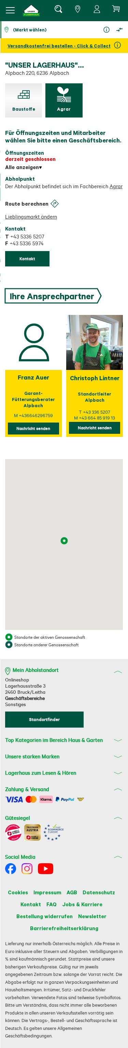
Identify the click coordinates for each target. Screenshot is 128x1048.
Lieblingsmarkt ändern (31, 217)
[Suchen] (58, 10)
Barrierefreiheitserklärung (64, 928)
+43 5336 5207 (24, 236)
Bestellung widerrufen (44, 916)
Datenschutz (99, 892)
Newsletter (92, 916)
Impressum (47, 892)
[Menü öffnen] (10, 10)
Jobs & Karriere (82, 904)
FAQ (51, 904)
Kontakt (30, 904)
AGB (72, 892)
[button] (31, 10)
